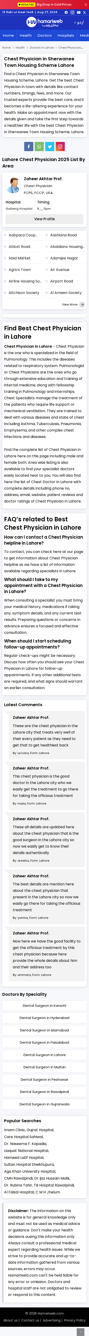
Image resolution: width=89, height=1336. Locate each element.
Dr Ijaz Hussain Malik (52, 1178)
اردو (80, 22)
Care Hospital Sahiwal (23, 1136)
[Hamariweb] (44, 22)
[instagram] (60, 146)
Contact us (30, 1320)
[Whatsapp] (39, 146)
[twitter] (84, 12)
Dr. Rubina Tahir (18, 1185)
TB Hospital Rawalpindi (54, 1185)
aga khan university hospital (29, 1171)
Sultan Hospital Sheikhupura (29, 1164)
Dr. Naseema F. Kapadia (25, 1143)
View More (70, 304)
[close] (86, 5)
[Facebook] (28, 146)
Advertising (51, 1320)
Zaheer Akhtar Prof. (43, 179)
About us (10, 1320)
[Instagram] (72, 12)
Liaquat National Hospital (26, 1150)
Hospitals (66, 35)
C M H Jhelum (48, 1192)
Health (26, 35)
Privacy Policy (75, 1320)
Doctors (44, 35)
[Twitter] (49, 146)
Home (8, 35)
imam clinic (14, 1130)
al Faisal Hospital (19, 1192)
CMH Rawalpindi (18, 1178)
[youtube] (78, 12)
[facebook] (66, 12)
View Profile (44, 219)
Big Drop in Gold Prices (46, 4)
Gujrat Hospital (40, 1130)
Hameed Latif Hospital (23, 1157)
